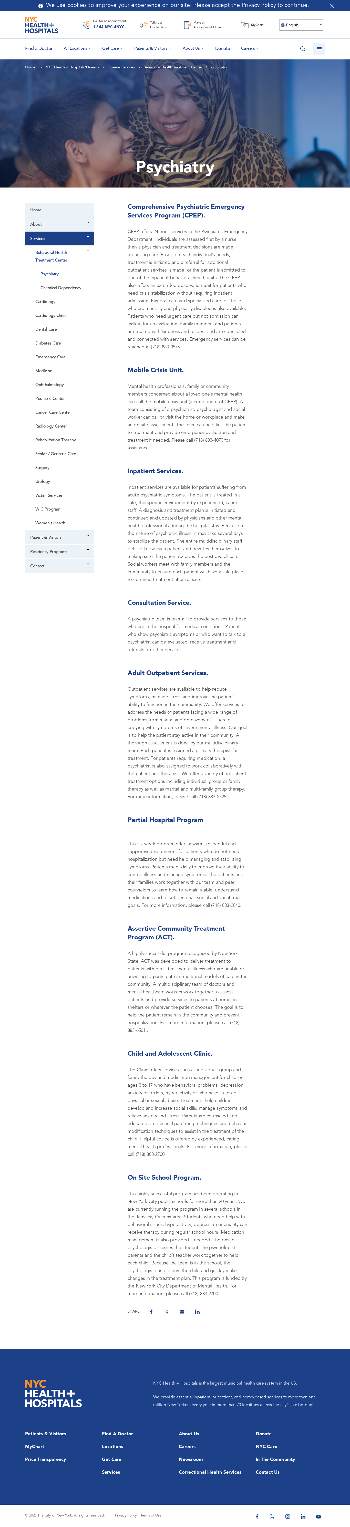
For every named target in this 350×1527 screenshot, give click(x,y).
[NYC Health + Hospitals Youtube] (318, 1516)
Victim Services (49, 496)
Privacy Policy (126, 1516)
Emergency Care (50, 357)
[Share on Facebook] (151, 1311)
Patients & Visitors (150, 49)
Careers (248, 49)
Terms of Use (150, 1516)
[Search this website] (302, 49)
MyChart (34, 1447)
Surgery (42, 468)
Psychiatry (49, 274)
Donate (222, 48)
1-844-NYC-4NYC (109, 27)
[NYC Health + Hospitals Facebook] (257, 1516)
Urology (42, 482)
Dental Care (46, 330)
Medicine (43, 371)
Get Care (110, 49)
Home (36, 210)
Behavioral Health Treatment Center (51, 257)
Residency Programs (48, 552)
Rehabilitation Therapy (55, 440)
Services (37, 239)
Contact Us (268, 1472)
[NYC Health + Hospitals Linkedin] (303, 1516)
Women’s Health (50, 523)
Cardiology (45, 302)
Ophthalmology (49, 385)
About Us (191, 49)
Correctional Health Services (210, 1472)
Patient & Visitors (45, 538)
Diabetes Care (48, 343)
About (36, 225)
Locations (112, 1447)
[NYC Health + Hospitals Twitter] (272, 1516)
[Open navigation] (319, 49)
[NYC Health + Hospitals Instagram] (287, 1516)
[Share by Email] (182, 1311)
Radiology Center (51, 426)
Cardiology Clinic (50, 316)
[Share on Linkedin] (197, 1311)
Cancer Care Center (53, 413)
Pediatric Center (50, 399)
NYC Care (266, 1447)
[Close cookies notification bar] (332, 6)
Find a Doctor (117, 1434)
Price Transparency (45, 1459)
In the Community (275, 1459)
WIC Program (47, 509)
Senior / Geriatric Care (55, 454)
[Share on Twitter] (166, 1311)
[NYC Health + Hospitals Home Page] (41, 25)
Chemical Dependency (60, 288)
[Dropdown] (88, 223)
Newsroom (191, 1459)
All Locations (75, 49)
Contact (37, 566)
